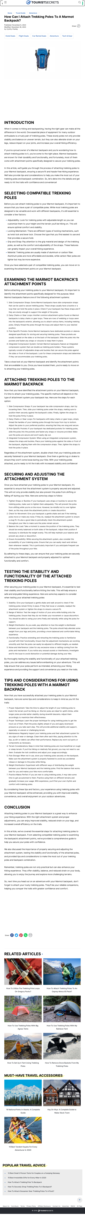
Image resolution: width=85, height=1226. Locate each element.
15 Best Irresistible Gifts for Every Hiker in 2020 (27, 1178)
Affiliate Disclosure (44, 1206)
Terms (22, 1206)
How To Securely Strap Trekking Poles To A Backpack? (30, 1187)
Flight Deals (24, 36)
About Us (6, 1206)
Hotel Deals (10, 36)
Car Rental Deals (39, 36)
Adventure (54, 36)
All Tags (79, 1206)
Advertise (65, 1206)
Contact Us (56, 1206)
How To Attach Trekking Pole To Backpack (25, 1182)
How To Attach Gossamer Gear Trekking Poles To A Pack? (31, 1191)
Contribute (15, 1206)
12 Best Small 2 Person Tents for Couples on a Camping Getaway (34, 1173)
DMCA (73, 1206)
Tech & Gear (67, 36)
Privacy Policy (31, 1206)
